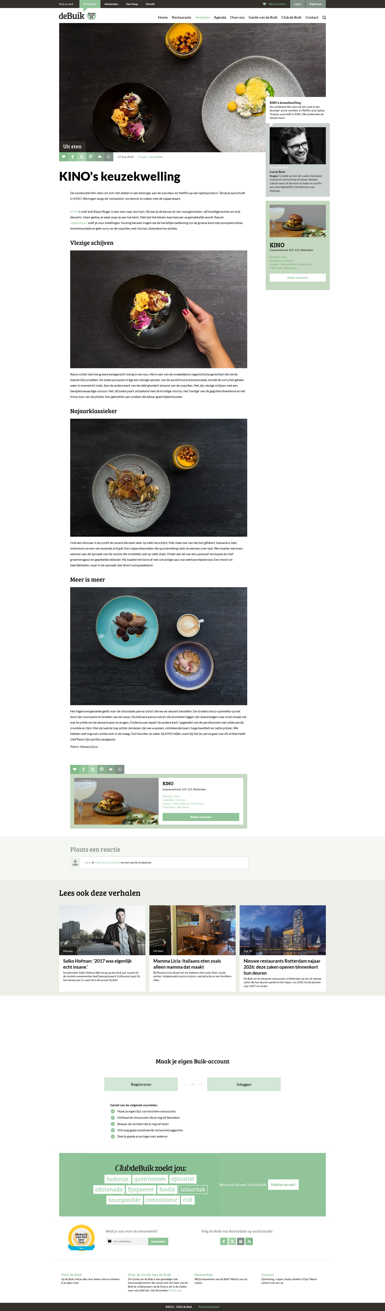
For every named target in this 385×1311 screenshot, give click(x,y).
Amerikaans (305, 264)
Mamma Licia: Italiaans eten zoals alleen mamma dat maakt (187, 964)
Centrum (288, 260)
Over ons (237, 17)
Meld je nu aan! (283, 1184)
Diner (284, 257)
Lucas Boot (277, 171)
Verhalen (202, 17)
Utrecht (150, 4)
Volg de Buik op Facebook (224, 1241)
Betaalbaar (290, 267)
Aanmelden (158, 1241)
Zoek (314, 22)
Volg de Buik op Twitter (232, 1241)
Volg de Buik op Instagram (240, 1241)
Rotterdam (89, 4)
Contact (312, 17)
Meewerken (204, 1274)
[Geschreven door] (298, 145)
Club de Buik (292, 17)
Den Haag (132, 4)
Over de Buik (71, 1274)
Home (163, 17)
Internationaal (288, 264)
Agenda (220, 17)
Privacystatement (209, 1306)
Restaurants (181, 17)
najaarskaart (78, 223)
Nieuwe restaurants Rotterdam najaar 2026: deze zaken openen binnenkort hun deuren (282, 967)
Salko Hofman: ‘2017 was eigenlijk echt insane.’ (97, 964)
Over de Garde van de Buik (149, 1274)
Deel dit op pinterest (90, 156)
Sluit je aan (175, 1290)
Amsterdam (111, 4)
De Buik (71, 15)
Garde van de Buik (263, 17)
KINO (277, 244)
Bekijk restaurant (297, 277)
